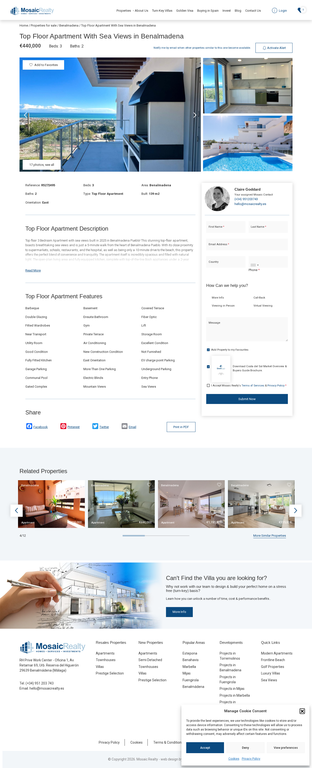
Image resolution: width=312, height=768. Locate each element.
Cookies (233, 758)
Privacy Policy (251, 758)
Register (169, 427)
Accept (205, 747)
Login (141, 427)
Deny (245, 747)
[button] (302, 711)
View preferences (286, 747)
